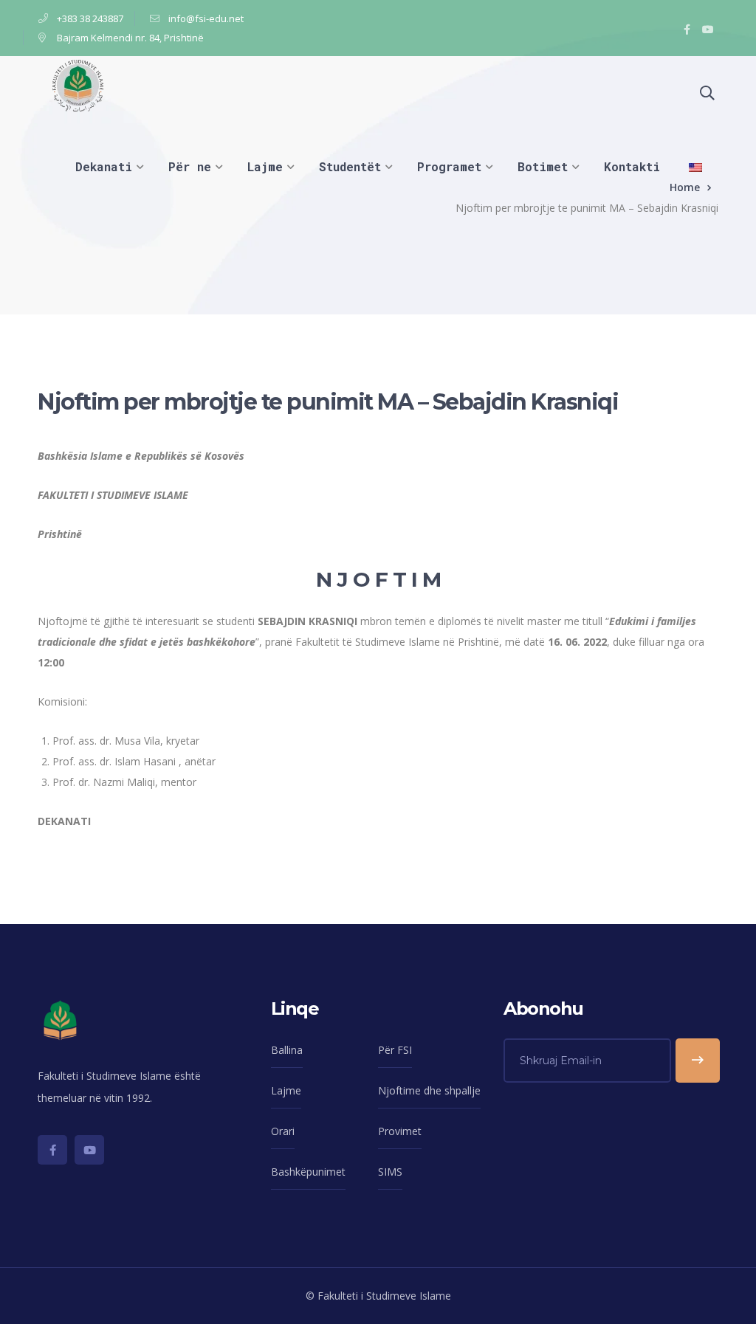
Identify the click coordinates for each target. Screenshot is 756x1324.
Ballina (287, 1050)
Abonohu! (698, 1060)
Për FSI (395, 1050)
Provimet (400, 1131)
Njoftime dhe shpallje (429, 1090)
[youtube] (89, 1150)
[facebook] (52, 1150)
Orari (283, 1131)
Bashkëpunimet (308, 1172)
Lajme (286, 1090)
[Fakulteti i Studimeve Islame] (77, 84)
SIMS (390, 1172)
